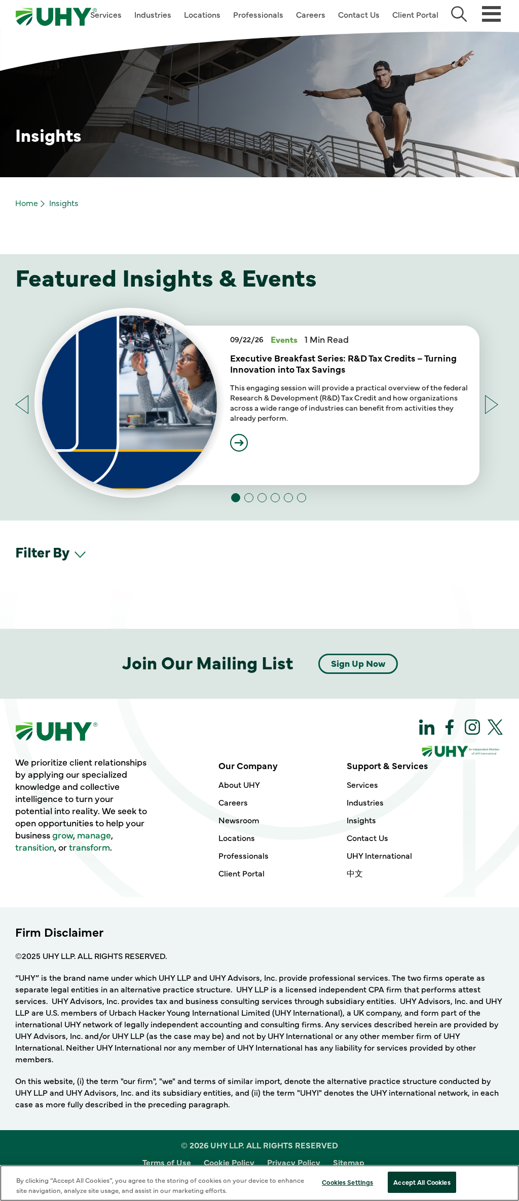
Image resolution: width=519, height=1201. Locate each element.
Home (26, 202)
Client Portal (415, 14)
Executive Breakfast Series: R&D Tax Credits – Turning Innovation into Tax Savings (343, 363)
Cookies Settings (347, 1181)
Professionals (258, 14)
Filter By (43, 551)
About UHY (239, 784)
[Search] (459, 14)
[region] (259, 1183)
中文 (355, 872)
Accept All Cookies (421, 1181)
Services (106, 14)
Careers (310, 14)
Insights (361, 819)
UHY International (379, 855)
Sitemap (348, 1162)
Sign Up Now (358, 663)
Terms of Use (166, 1162)
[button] (492, 404)
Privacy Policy (293, 1162)
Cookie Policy (229, 1162)
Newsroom (239, 819)
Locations (202, 14)
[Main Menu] (491, 13)
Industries (152, 14)
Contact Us (359, 14)
